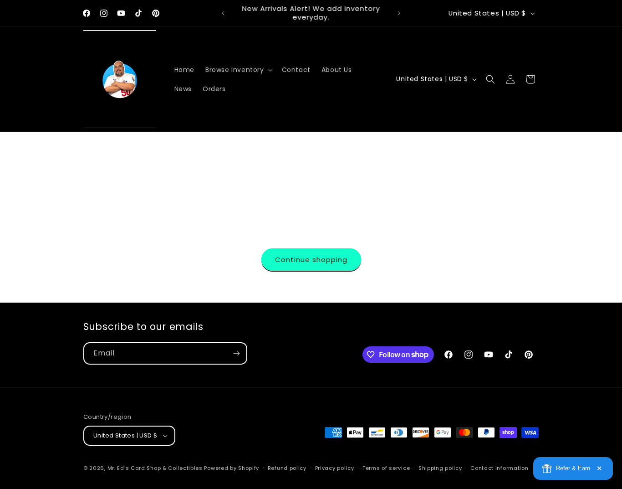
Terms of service (386, 468)
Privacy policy (334, 468)
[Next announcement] (399, 13)
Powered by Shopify (231, 468)
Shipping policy (440, 468)
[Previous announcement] (223, 13)
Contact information (499, 468)
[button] (238, 69)
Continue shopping (311, 259)
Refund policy (287, 468)
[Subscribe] (236, 353)
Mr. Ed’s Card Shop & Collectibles (155, 468)
